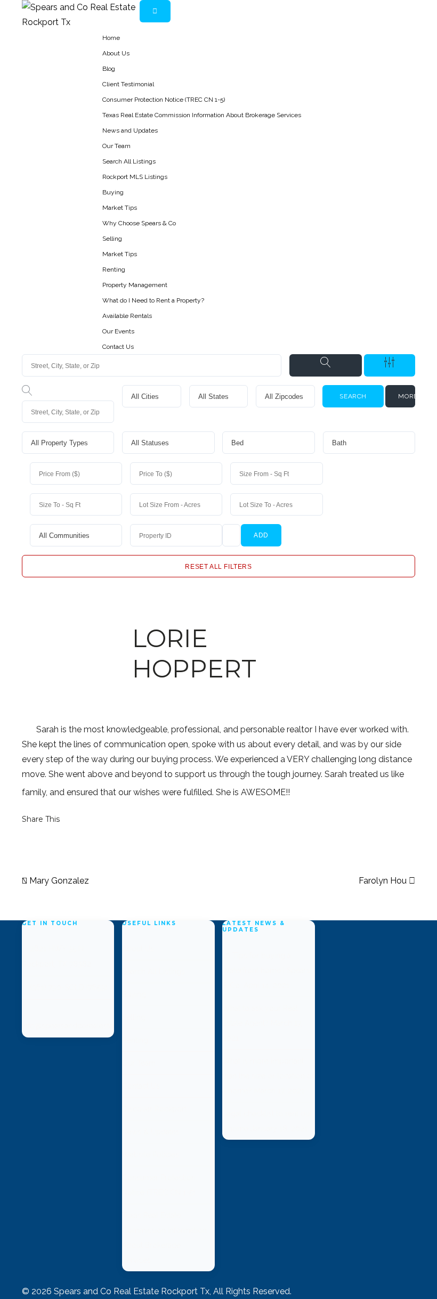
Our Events (118, 331)
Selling (112, 238)
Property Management (134, 285)
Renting (113, 269)
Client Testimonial (128, 84)
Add (261, 535)
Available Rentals (127, 316)
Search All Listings (129, 161)
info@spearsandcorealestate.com (79, 1026)
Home (111, 38)
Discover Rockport (154, 1109)
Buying (113, 192)
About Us (116, 53)
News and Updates (130, 130)
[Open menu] (155, 11)
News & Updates (151, 1132)
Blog (108, 68)
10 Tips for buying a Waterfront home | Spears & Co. (266, 970)
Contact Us (118, 346)
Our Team (116, 146)
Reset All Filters (218, 566)
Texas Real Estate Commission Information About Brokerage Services (201, 115)
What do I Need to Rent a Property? (153, 300)
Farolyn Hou (384, 881)
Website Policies (150, 1154)
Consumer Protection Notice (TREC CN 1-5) (163, 99)
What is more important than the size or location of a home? (268, 1076)
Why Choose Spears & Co (139, 223)
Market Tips (119, 207)
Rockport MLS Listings (134, 177)
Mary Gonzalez (58, 881)
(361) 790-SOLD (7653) (68, 987)
